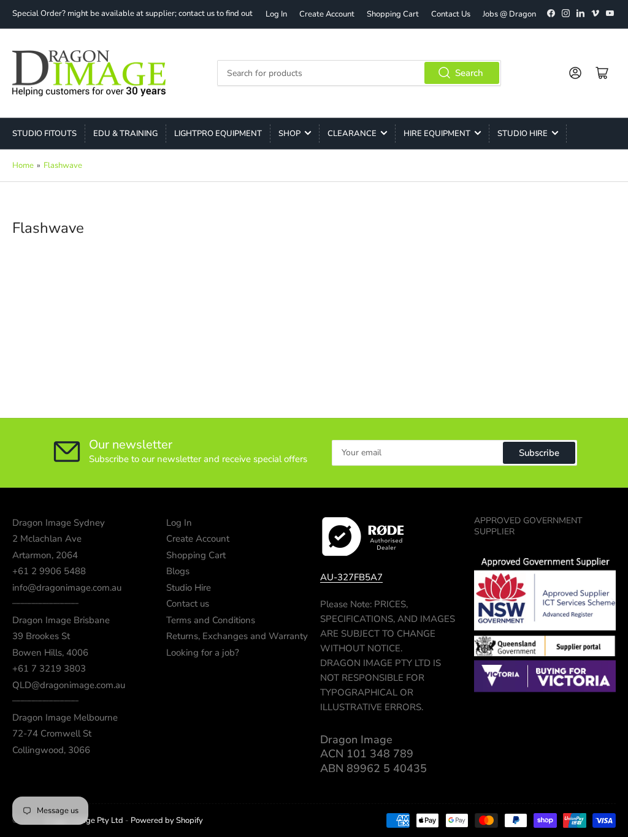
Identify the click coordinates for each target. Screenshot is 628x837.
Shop (289, 133)
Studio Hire (522, 133)
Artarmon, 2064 (45, 555)
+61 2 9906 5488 (49, 571)
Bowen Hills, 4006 (50, 652)
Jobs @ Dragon (509, 14)
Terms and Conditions (210, 620)
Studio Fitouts (44, 133)
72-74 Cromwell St (51, 733)
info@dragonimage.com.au (66, 587)
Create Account (326, 14)
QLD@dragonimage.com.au (68, 685)
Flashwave (63, 165)
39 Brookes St (41, 636)
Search (469, 73)
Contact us (187, 603)
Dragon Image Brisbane (61, 620)
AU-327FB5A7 (351, 577)
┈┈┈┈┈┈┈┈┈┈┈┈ (45, 603)
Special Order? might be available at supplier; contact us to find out (132, 13)
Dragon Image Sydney (58, 523)
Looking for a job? (202, 652)
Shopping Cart (393, 14)
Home (23, 165)
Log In (276, 14)
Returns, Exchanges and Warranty (237, 636)
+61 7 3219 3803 (49, 668)
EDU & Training (125, 133)
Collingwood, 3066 (51, 750)
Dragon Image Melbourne (65, 717)
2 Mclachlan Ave (47, 538)
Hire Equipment (437, 133)
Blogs (178, 571)
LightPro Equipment (218, 133)
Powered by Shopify (167, 820)
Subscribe (539, 453)
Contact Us (450, 14)
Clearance (352, 133)
